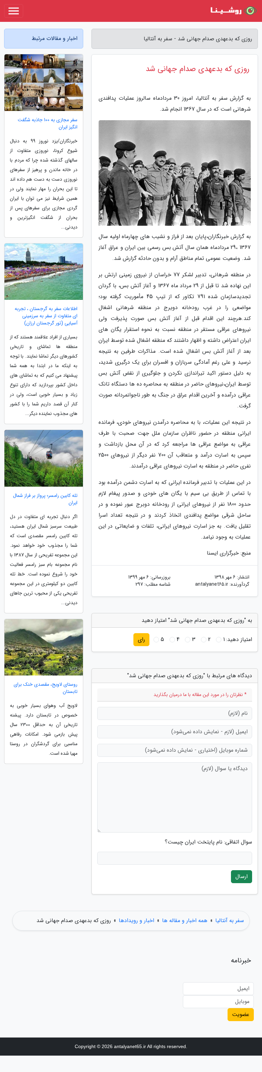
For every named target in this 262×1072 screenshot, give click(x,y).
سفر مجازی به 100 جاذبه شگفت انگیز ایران (47, 123)
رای (141, 639)
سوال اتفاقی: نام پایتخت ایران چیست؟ (208, 842)
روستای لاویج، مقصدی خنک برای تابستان (45, 688)
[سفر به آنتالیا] (232, 11)
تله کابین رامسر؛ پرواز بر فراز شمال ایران (45, 499)
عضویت (240, 1014)
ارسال (241, 876)
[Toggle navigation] (13, 11)
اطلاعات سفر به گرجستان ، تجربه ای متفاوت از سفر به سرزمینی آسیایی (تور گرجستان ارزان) (46, 316)
